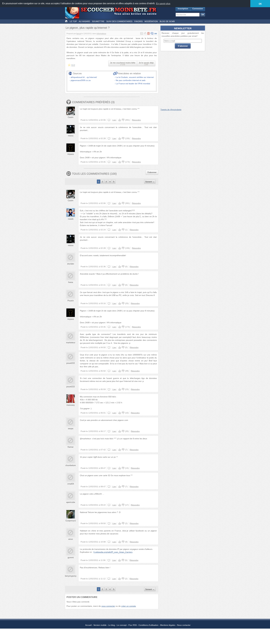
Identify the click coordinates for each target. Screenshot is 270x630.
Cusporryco (71, 520)
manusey (71, 405)
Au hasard (84, 21)
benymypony (70, 576)
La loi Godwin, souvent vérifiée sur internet (135, 77)
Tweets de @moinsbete (170, 109)
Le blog (111, 625)
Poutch (71, 300)
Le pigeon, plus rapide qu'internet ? (88, 27)
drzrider (70, 264)
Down (123, 120)
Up (119, 120)
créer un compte (128, 606)
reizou (70, 135)
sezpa (70, 428)
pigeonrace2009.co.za (81, 80)
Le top (73, 21)
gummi (71, 557)
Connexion (197, 8)
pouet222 (70, 363)
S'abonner (152, 172)
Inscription (183, 8)
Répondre (136, 120)
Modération (151, 21)
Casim (70, 117)
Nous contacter (184, 625)
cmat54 (70, 484)
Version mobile (99, 625)
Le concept (122, 625)
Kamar (71, 447)
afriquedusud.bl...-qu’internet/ (84, 77)
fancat (78, 34)
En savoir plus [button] (163, 3)
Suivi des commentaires (119, 21)
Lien (114, 120)
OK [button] (260, 4)
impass (71, 154)
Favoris (138, 21)
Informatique (101, 34)
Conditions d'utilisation (148, 625)
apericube (70, 502)
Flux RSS (132, 625)
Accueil (88, 625)
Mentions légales (167, 625)
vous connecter (108, 606)
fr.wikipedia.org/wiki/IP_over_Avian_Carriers (113, 552)
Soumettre (98, 21)
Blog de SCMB (167, 21)
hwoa (70, 282)
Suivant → (149, 181)
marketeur (70, 342)
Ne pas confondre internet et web (130, 80)
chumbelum (70, 465)
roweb (70, 219)
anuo (70, 539)
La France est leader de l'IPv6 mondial (133, 83)
